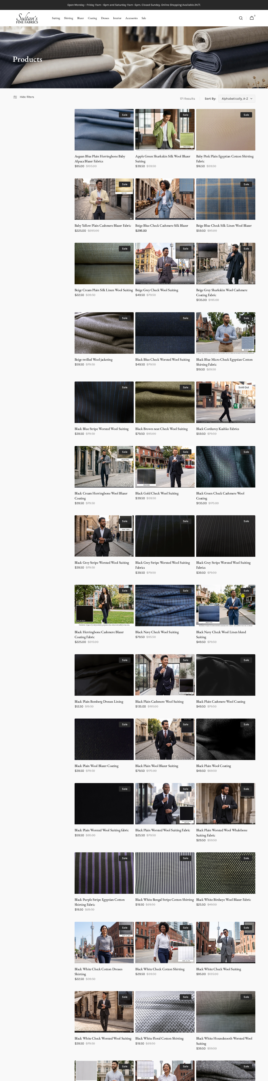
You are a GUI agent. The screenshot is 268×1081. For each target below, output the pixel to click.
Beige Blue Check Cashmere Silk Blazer (161, 225)
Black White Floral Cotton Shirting (159, 1038)
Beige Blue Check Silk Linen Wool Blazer (224, 225)
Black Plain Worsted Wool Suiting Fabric (162, 830)
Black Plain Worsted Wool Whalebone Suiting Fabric (221, 832)
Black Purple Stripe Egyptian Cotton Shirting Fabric (100, 902)
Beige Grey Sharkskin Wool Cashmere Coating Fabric (221, 292)
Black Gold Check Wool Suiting (157, 493)
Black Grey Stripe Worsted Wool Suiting (102, 562)
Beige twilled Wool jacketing (93, 359)
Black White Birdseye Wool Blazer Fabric (223, 899)
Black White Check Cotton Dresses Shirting (98, 971)
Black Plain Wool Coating (213, 765)
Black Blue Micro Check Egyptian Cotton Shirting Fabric (224, 362)
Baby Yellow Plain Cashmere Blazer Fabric (103, 225)
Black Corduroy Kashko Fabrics (217, 428)
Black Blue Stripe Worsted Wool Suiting (102, 428)
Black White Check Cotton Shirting (159, 969)
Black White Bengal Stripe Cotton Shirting (164, 899)
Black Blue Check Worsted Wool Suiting (162, 359)
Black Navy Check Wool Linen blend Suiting (221, 634)
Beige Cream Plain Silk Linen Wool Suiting (104, 290)
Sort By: (210, 98)
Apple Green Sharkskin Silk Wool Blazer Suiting (162, 158)
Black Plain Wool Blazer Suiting (156, 765)
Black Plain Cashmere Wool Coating (220, 701)
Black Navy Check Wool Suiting (157, 632)
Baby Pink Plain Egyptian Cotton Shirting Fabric (225, 158)
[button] (241, 18)
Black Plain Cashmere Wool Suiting (159, 701)
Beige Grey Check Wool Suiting (156, 290)
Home (16, 31)
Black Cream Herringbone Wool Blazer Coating (101, 495)
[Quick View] (84, 140)
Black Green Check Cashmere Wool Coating (220, 495)
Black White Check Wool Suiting (218, 969)
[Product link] (104, 141)
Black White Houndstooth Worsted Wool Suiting (224, 1040)
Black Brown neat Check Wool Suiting (161, 428)
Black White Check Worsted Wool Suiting (103, 1038)
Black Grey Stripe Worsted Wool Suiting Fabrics (162, 565)
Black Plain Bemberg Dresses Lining (99, 701)
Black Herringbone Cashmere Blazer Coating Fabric (99, 634)
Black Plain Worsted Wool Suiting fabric (102, 830)
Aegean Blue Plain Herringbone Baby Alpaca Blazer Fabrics (100, 158)
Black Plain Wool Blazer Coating (96, 765)
